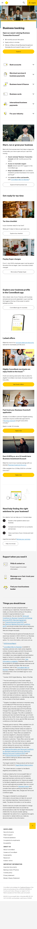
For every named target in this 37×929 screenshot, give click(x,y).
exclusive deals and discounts (25, 342)
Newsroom (6, 858)
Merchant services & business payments (18, 74)
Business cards (16, 94)
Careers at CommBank (10, 852)
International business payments (18, 103)
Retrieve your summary (23, 539)
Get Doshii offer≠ (18, 384)
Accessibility (7, 843)
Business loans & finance (19, 84)
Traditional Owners (25, 887)
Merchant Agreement (19, 620)
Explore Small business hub (18, 184)
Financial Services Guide (12, 755)
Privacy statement (8, 875)
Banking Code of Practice (11, 870)
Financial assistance (9, 837)
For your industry (16, 114)
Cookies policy (7, 872)
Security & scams (8, 832)
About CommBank (9, 849)
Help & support (8, 835)
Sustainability (7, 855)
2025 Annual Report (10, 643)
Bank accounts (15, 65)
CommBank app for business (18, 307)
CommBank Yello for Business (20, 179)
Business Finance (23, 786)
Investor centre (7, 860)
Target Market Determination (24, 765)
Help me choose (10, 543)
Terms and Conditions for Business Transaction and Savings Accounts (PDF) (17, 618)
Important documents (10, 867)
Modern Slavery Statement (11, 878)
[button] (1, 2)
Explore (18, 51)
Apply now (18, 430)
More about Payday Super (18, 272)
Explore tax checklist (16, 233)
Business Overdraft (9, 420)
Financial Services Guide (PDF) (14, 622)
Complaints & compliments (11, 840)
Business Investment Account (17, 465)
